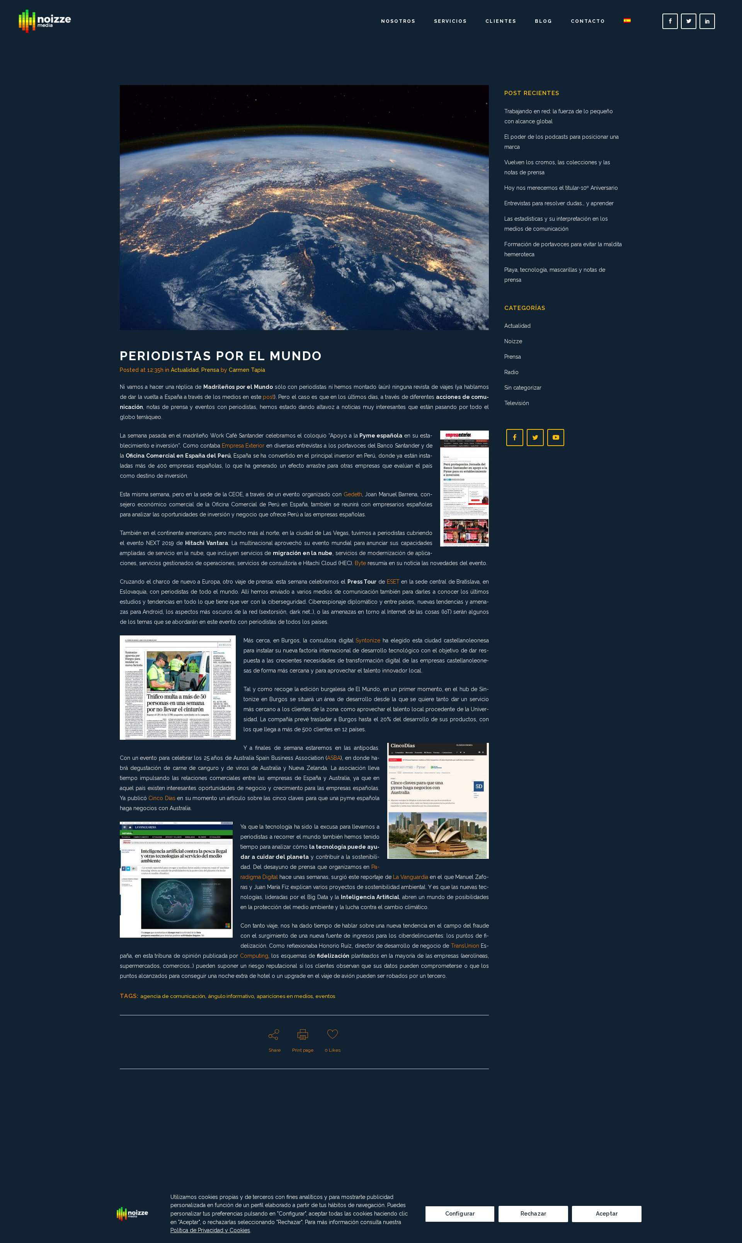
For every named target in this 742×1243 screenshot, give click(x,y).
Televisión (516, 403)
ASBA (333, 758)
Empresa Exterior (243, 446)
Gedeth (353, 494)
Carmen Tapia (247, 370)
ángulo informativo (231, 996)
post (268, 397)
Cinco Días (161, 798)
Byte (360, 563)
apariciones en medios (285, 996)
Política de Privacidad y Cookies (210, 1230)
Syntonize (368, 640)
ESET (393, 582)
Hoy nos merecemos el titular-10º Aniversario (561, 188)
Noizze (513, 341)
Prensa (210, 370)
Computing (254, 956)
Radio (511, 372)
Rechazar (533, 1214)
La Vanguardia (410, 877)
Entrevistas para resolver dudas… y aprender (559, 203)
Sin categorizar (522, 388)
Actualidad (185, 370)
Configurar (460, 1214)
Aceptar (607, 1214)
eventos (325, 996)
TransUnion (465, 946)
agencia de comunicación (172, 996)
